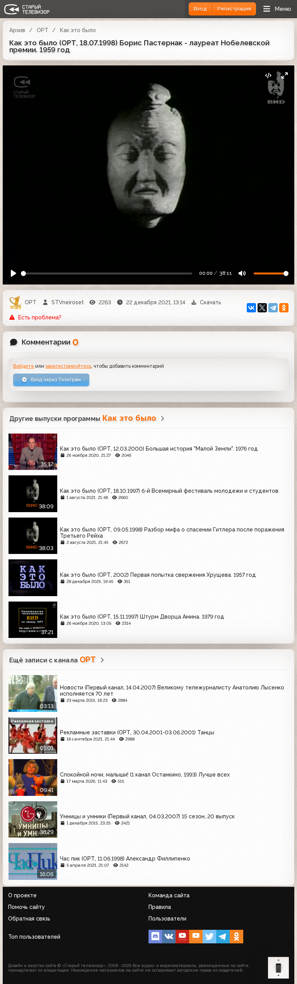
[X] (262, 307)
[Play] (14, 273)
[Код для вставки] (268, 75)
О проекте (22, 895)
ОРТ (42, 30)
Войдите (23, 366)
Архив (17, 30)
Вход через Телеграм (55, 379)
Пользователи (167, 918)
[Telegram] (273, 307)
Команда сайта (168, 895)
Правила (159, 907)
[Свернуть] (284, 75)
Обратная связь (29, 918)
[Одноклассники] (283, 307)
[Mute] (242, 273)
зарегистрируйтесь (68, 366)
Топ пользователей (34, 937)
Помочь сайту (26, 907)
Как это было (78, 30)
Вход (200, 9)
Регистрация (234, 9)
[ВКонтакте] (251, 307)
